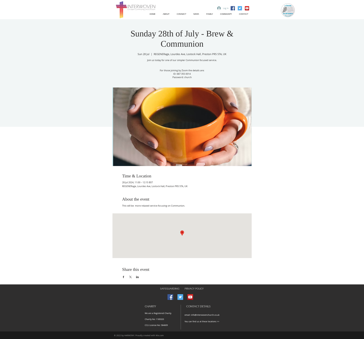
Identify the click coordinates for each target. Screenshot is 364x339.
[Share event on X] (130, 277)
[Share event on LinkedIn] (137, 277)
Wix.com (160, 335)
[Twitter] (240, 8)
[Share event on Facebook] (123, 277)
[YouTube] (247, 8)
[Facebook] (233, 8)
